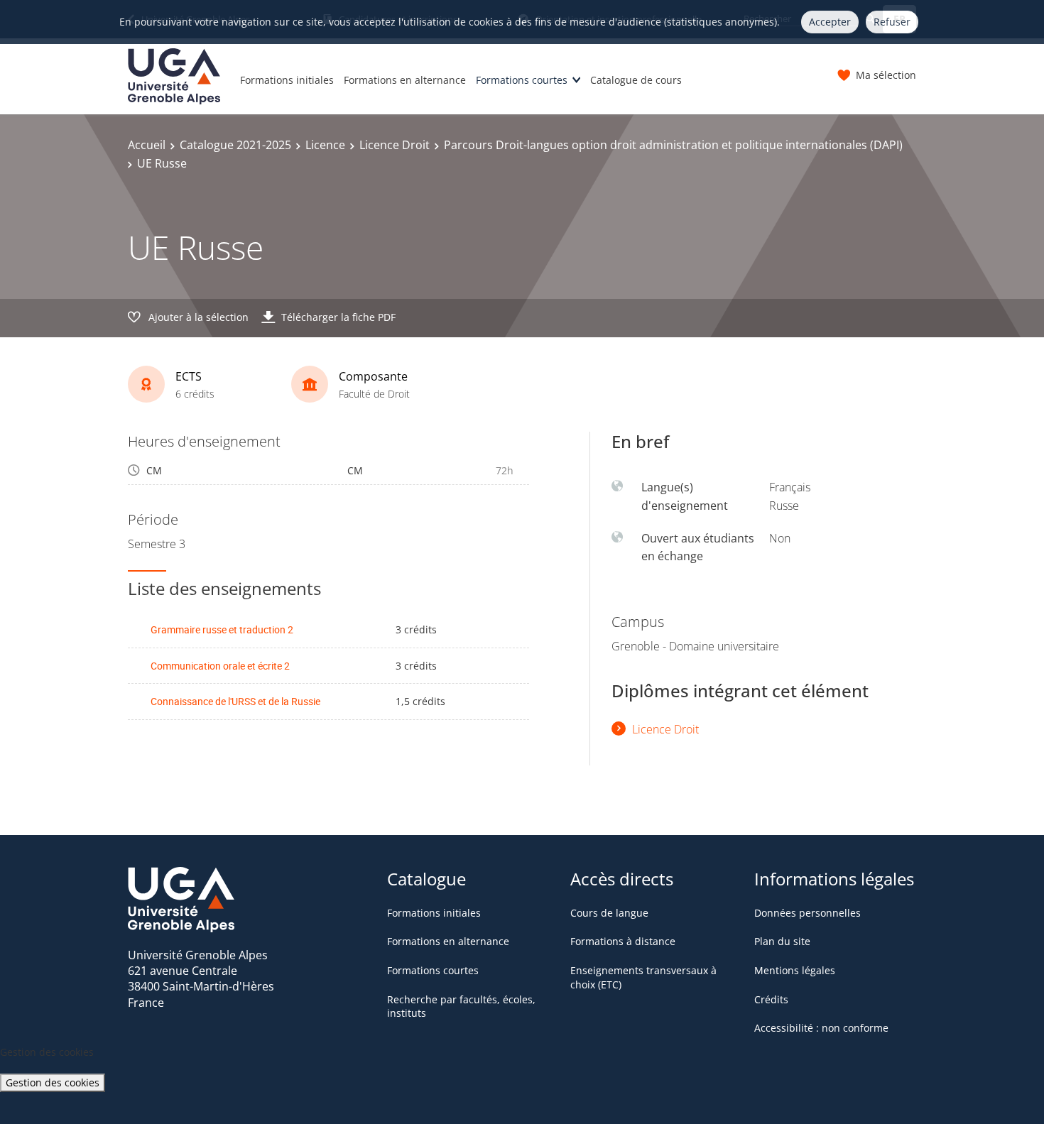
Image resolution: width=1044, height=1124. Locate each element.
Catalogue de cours (636, 80)
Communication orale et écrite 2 (220, 665)
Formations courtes (521, 80)
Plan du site (782, 941)
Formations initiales (287, 80)
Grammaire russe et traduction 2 (222, 629)
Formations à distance (622, 941)
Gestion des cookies (52, 1082)
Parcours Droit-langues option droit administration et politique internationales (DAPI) (673, 145)
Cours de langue (609, 913)
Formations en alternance (405, 80)
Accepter (830, 21)
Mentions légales (794, 970)
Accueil (146, 145)
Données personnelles (807, 913)
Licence (325, 145)
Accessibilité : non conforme (821, 1028)
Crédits (771, 999)
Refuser (892, 21)
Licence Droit (394, 145)
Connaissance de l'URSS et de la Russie (235, 701)
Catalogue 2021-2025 (235, 145)
